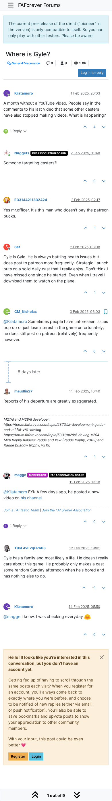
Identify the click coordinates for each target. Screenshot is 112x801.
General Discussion (25, 63)
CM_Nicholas (25, 311)
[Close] (101, 657)
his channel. (32, 497)
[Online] (8, 152)
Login (36, 756)
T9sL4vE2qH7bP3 (30, 548)
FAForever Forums (39, 5)
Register (18, 756)
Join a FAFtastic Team (21, 510)
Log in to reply (92, 72)
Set (17, 247)
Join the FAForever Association (67, 510)
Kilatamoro (23, 93)
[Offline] (8, 199)
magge (20, 475)
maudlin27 (23, 391)
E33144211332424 (30, 200)
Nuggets (21, 153)
